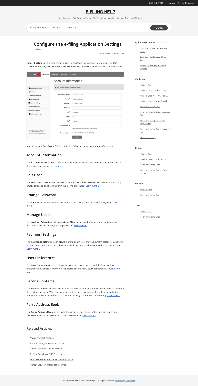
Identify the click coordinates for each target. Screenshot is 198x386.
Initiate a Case (146, 85)
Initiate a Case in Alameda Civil (153, 90)
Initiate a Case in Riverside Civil (153, 101)
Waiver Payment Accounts (42, 338)
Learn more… (56, 165)
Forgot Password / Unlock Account (46, 348)
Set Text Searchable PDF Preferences (47, 354)
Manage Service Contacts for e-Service (48, 364)
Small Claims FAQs (148, 137)
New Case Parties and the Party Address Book (51, 359)
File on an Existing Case (150, 106)
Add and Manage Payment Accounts (47, 343)
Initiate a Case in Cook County (153, 159)
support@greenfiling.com (182, 3)
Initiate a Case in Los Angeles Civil (154, 95)
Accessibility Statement (125, 380)
